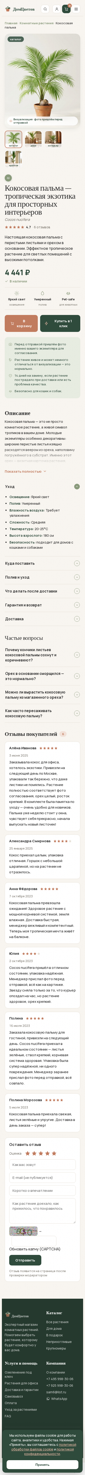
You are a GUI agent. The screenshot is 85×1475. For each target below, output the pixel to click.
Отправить (25, 1260)
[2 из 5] (34, 1153)
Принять (42, 1465)
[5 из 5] (54, 1153)
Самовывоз (14, 1396)
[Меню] (76, 9)
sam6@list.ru (56, 1392)
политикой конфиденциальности (49, 1451)
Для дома (54, 1328)
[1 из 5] (27, 1153)
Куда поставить (20, 563)
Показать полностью (23, 471)
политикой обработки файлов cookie (43, 1447)
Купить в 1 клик (63, 323)
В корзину (24, 323)
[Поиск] (45, 9)
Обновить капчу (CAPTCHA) (35, 1249)
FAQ (8, 1416)
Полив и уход (17, 577)
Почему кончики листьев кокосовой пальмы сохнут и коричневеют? (30, 655)
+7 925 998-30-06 (59, 1385)
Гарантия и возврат (23, 605)
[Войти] (56, 9)
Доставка (14, 618)
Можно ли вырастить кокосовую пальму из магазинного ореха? (35, 694)
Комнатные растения (37, 23)
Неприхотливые (59, 1342)
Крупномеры (56, 1348)
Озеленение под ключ (18, 1374)
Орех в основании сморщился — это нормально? (34, 676)
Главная (11, 23)
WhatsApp (59, 1399)
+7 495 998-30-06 (59, 1379)
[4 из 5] (47, 1153)
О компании (55, 1372)
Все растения (57, 1322)
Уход (10, 486)
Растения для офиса (21, 1383)
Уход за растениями (21, 1409)
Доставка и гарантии (21, 1390)
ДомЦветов (23, 9)
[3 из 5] (41, 1153)
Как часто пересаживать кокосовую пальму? (28, 713)
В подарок (54, 1335)
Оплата (11, 1403)
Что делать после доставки (31, 591)
